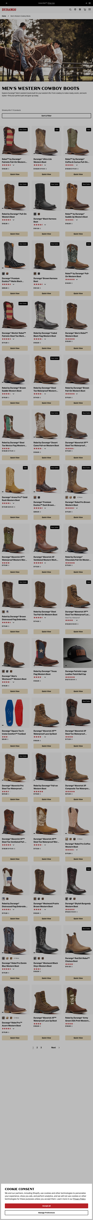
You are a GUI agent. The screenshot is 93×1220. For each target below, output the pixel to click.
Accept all (46, 1206)
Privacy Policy (79, 1199)
